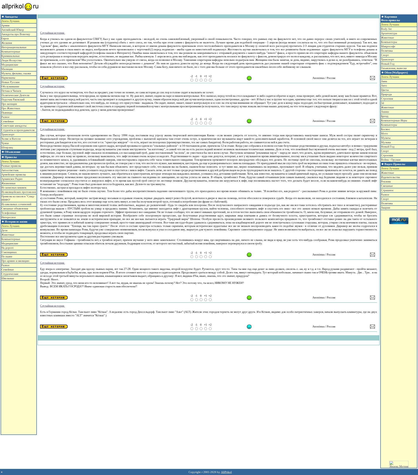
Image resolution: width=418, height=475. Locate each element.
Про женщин (9, 104)
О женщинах (9, 252)
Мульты (386, 138)
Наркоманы (8, 77)
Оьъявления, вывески (394, 68)
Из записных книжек (13, 187)
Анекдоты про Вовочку (15, 34)
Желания (6, 42)
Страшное (387, 190)
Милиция (7, 69)
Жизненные (8, 183)
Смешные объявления (14, 208)
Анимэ (385, 111)
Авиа (384, 81)
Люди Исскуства (11, 60)
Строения (387, 98)
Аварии (385, 207)
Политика (387, 50)
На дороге (7, 247)
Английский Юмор (12, 29)
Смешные (387, 185)
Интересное (8, 217)
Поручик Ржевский (13, 99)
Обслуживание (10, 86)
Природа (386, 94)
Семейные (7, 121)
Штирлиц (7, 147)
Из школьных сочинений (16, 204)
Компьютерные (10, 51)
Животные (7, 234)
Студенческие (10, 274)
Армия (5, 25)
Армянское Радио (12, 178)
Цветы (385, 90)
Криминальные (10, 56)
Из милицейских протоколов (18, 192)
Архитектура (389, 33)
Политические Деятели (15, 95)
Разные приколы (11, 165)
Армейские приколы (13, 174)
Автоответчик (10, 170)
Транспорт (7, 134)
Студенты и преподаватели (18, 130)
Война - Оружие (391, 159)
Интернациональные (14, 47)
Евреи (5, 38)
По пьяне (6, 256)
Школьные (7, 278)
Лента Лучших (10, 21)
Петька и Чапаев (11, 90)
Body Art (386, 29)
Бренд (384, 116)
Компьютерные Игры (394, 120)
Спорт (385, 55)
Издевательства (390, 177)
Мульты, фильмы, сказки (16, 73)
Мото (384, 133)
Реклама (386, 181)
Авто (384, 85)
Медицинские (9, 64)
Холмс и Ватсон (11, 138)
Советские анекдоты (14, 125)
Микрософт (388, 46)
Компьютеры (389, 42)
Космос (385, 129)
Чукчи (5, 143)
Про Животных (10, 108)
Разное (5, 117)
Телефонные (8, 213)
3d (382, 103)
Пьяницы (6, 112)
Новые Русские (10, 82)
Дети (4, 230)
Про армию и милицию (15, 260)
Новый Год (387, 63)
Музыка (386, 142)
